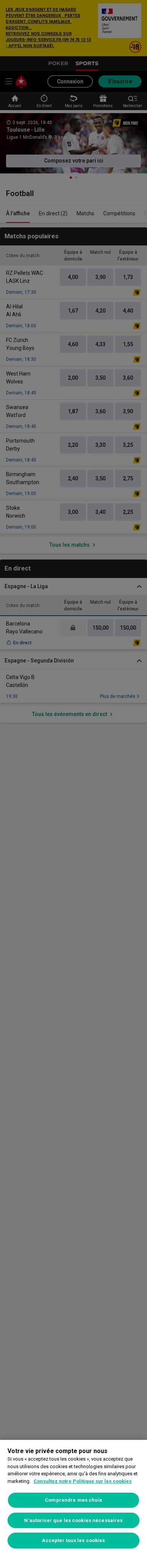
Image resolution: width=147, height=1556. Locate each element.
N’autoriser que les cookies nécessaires (73, 1520)
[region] (73, 1498)
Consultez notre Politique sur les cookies (83, 1481)
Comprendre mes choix (73, 1500)
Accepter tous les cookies (73, 1540)
